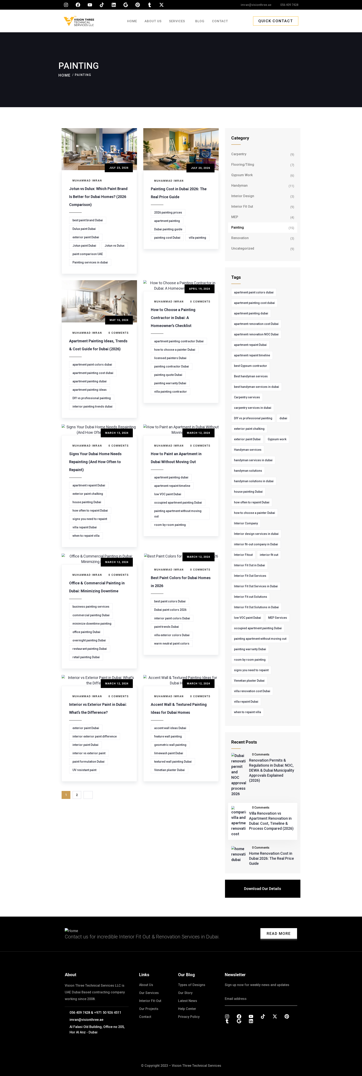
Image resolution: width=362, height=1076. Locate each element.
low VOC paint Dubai (167, 494)
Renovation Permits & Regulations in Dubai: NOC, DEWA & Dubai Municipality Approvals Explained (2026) (271, 770)
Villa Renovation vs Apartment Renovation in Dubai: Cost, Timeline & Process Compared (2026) (271, 821)
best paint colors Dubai (170, 601)
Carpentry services (247, 397)
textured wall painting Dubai (173, 761)
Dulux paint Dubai (84, 229)
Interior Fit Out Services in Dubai (256, 586)
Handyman (239, 186)
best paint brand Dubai (87, 220)
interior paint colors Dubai (172, 618)
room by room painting (170, 524)
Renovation (240, 238)
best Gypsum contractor (250, 365)
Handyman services (247, 449)
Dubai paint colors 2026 (170, 609)
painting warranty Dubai (170, 383)
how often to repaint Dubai (90, 510)
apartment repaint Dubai (88, 485)
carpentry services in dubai (252, 407)
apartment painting (167, 221)
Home (64, 75)
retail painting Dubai (86, 657)
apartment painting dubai (89, 381)
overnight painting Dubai (89, 640)
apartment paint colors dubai (92, 364)
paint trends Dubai (166, 626)
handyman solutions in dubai (254, 481)
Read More (279, 933)
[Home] (79, 21)
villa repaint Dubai (84, 527)
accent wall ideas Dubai (170, 728)
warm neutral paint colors (171, 643)
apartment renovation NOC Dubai (256, 334)
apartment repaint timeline (172, 485)
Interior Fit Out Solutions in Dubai (256, 607)
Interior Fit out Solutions (250, 596)
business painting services (90, 606)
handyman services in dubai (253, 460)
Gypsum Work (242, 175)
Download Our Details (262, 888)
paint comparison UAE (87, 254)
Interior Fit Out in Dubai (249, 565)
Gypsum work (277, 439)
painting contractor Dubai (171, 366)
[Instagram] (66, 5)
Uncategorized (242, 248)
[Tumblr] (149, 5)
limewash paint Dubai (168, 753)
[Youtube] (90, 5)
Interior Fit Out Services (250, 575)
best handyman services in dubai (256, 386)
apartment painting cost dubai (92, 373)
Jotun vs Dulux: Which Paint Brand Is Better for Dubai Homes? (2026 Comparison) (98, 196)
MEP (234, 217)
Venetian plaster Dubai (169, 770)
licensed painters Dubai (170, 358)
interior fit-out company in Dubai (256, 544)
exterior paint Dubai (85, 237)
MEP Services (277, 617)
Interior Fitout (243, 554)
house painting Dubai (86, 502)
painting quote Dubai (168, 374)
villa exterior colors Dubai (172, 635)
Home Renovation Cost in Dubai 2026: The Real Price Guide (271, 858)
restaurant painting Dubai (89, 648)
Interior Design (242, 196)
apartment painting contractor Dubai (179, 341)
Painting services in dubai (90, 262)
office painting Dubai (86, 632)
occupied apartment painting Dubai (178, 502)
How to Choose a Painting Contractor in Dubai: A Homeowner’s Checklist (173, 317)
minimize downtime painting (91, 623)
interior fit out (269, 554)
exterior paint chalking (87, 493)
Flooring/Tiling (242, 165)
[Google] (125, 5)
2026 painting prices (168, 212)
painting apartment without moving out (178, 513)
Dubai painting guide (168, 229)
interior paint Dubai (85, 744)
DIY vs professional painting (91, 398)
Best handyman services (251, 376)
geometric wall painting (170, 744)
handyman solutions (248, 470)
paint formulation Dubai (88, 761)
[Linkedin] (113, 5)
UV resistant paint (84, 770)
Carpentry (238, 154)
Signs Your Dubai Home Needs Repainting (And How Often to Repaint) (95, 462)
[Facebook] (78, 5)
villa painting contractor (170, 391)
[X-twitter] (161, 5)
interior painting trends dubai (92, 406)
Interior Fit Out (242, 206)
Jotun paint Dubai (84, 245)
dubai (283, 418)
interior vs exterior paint (88, 753)
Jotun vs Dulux (114, 245)
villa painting (197, 237)
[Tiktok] (102, 5)
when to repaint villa (86, 535)
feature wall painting (168, 736)
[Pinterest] (137, 5)
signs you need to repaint (89, 519)
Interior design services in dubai (256, 533)
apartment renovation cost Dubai (256, 324)
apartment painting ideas (89, 389)
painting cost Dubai (167, 237)
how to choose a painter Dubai (174, 349)
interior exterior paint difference (94, 736)
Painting (237, 227)
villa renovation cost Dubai (252, 691)
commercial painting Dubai (91, 615)
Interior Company (246, 523)
